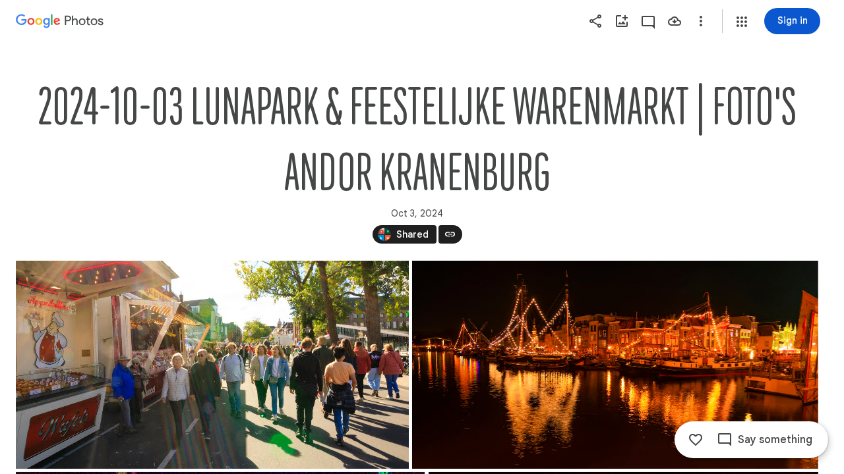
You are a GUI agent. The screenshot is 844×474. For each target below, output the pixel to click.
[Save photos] (674, 21)
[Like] (695, 440)
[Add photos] (622, 21)
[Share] (595, 21)
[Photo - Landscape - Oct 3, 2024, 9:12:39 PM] (615, 365)
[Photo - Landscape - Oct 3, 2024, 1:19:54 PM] (212, 365)
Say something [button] (775, 439)
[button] (742, 22)
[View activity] (648, 21)
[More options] (701, 21)
